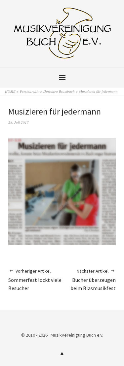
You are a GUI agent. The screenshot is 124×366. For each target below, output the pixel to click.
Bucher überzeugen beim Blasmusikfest (93, 279)
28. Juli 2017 (18, 122)
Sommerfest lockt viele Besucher (35, 279)
